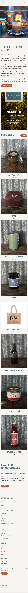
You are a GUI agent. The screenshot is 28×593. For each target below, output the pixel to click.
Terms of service (4, 585)
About (2, 548)
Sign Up (4, 573)
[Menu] (14, 3)
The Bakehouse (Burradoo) (8, 523)
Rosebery (3, 508)
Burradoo (3, 518)
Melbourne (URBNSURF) (7, 510)
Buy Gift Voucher (14, 123)
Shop (2, 541)
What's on (3, 543)
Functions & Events (5, 536)
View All (24, 135)
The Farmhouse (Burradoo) (8, 521)
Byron (2, 505)
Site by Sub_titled (4, 587)
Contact (3, 551)
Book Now (4, 486)
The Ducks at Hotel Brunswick (8, 526)
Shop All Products (6, 85)
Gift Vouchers (4, 538)
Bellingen (3, 515)
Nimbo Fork (4, 513)
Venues (3, 533)
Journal (3, 546)
